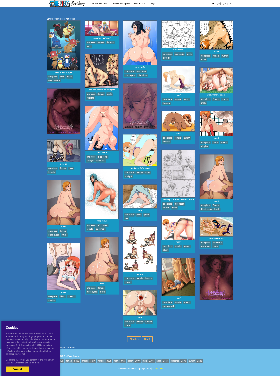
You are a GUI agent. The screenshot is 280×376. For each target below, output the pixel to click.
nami (216, 51)
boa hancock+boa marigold (102, 89)
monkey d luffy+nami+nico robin (178, 199)
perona (63, 164)
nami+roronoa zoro (216, 95)
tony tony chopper (63, 72)
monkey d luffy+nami (140, 168)
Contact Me (158, 369)
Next (146, 339)
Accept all (17, 369)
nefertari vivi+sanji (102, 38)
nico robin (140, 67)
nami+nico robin (216, 238)
